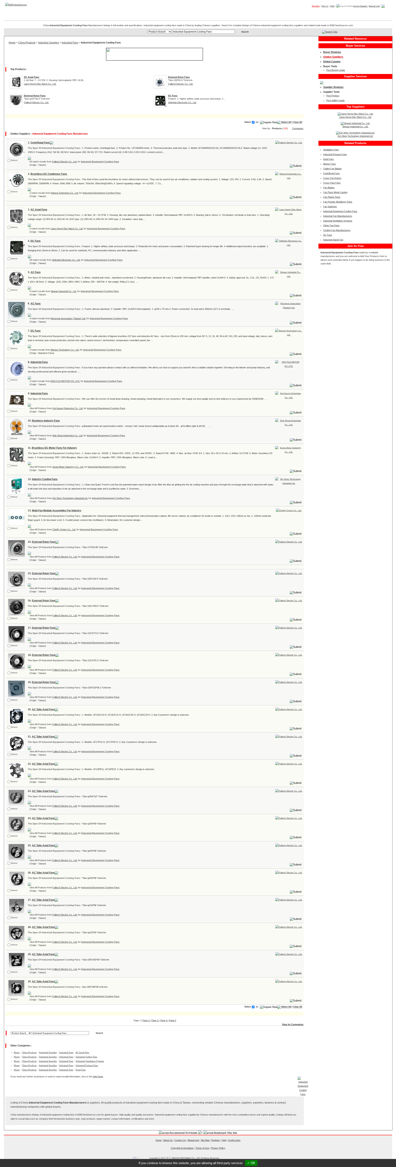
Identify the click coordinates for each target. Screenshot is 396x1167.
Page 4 (164, 1020)
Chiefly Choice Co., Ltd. (64, 529)
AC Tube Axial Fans (43, 709)
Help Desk (98, 1076)
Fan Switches (330, 206)
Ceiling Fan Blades (332, 168)
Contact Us (180, 1140)
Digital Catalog (331, 61)
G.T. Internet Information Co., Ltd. (183, 1158)
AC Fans (36, 272)
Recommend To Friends (183, 1133)
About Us (168, 1140)
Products (313, 12)
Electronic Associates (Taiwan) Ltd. (68, 318)
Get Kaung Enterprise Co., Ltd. (67, 408)
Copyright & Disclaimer (182, 1148)
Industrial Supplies (48, 42)
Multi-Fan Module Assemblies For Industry (56, 510)
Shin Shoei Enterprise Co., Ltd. (67, 435)
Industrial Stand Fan (333, 239)
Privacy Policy (218, 1148)
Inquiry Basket (360, 6)
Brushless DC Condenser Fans (49, 174)
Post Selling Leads (335, 100)
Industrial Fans (70, 42)
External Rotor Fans (43, 541)
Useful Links (234, 1140)
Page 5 (172, 1020)
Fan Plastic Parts (331, 197)
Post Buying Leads (335, 70)
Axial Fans (80, 1069)
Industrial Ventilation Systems (90, 1061)
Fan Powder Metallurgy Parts (337, 202)
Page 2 (146, 1020)
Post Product (332, 95)
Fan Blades (329, 187)
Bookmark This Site (225, 1133)
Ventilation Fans (331, 149)
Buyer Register (332, 52)
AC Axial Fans (39, 209)
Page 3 (155, 1020)
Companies (331, 12)
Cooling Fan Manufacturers (336, 230)
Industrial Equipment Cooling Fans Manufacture (60, 133)
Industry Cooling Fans (45, 479)
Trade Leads (352, 12)
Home (385, 12)
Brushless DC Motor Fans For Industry (54, 447)
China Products (26, 42)
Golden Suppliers (333, 56)
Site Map (205, 1140)
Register (316, 6)
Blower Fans (329, 164)
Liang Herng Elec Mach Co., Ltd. (40, 84)
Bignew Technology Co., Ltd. (65, 350)
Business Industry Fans (46, 420)
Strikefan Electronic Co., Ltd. (182, 102)
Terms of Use (202, 1148)
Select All (286, 122)
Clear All (297, 122)
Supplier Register (333, 87)
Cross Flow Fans (332, 183)
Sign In (325, 6)
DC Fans (36, 241)
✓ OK (251, 1163)
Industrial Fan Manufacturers (337, 216)
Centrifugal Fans (40, 142)
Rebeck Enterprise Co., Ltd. (65, 193)
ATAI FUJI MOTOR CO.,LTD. (65, 381)
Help (332, 6)
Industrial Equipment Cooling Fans (100, 161)
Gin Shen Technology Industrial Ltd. (70, 498)
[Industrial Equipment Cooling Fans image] (16, 149)
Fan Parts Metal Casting (335, 192)
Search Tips (331, 32)
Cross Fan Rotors (332, 178)
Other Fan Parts (331, 225)
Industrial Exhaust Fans (87, 1065)
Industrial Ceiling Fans (86, 1056)
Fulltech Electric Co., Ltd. (180, 84)
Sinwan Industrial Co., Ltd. (64, 291)
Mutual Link (374, 6)
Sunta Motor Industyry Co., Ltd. (68, 467)
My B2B (371, 12)
